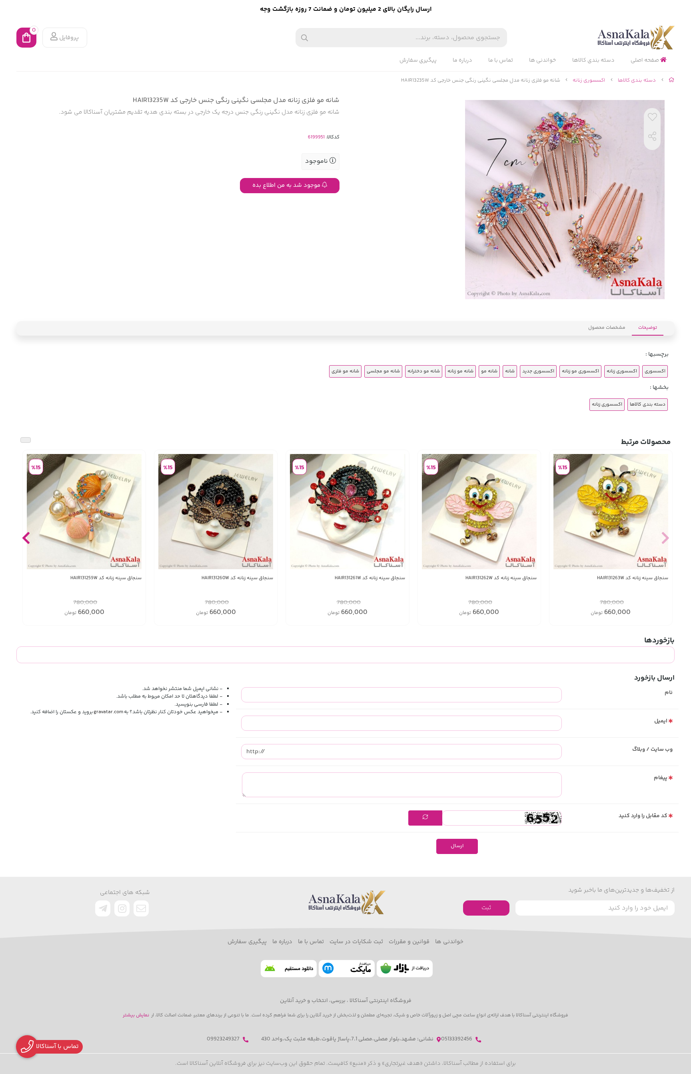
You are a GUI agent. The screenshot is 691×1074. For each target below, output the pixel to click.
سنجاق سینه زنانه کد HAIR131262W (501, 578)
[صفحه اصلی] (672, 80)
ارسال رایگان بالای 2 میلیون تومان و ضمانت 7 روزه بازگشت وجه (345, 9)
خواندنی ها (542, 60)
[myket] (347, 968)
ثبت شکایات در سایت (356, 942)
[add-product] (661, 511)
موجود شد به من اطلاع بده (287, 185)
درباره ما (462, 60)
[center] (304, 37)
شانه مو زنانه (460, 371)
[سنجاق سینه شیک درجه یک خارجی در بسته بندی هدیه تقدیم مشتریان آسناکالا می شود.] (610, 511)
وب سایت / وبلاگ (652, 749)
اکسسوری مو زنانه (580, 371)
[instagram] (122, 908)
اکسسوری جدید (538, 371)
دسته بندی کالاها (593, 60)
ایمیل (660, 721)
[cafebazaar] (405, 968)
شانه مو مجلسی (383, 371)
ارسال (457, 846)
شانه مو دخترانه (423, 371)
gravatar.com (108, 712)
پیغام (660, 778)
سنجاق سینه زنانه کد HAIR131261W (370, 578)
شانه (510, 371)
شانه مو (489, 371)
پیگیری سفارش (418, 60)
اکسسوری (655, 371)
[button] (665, 537)
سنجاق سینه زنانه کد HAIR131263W (632, 578)
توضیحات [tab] (647, 328)
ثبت (486, 907)
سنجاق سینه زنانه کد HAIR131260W (237, 578)
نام (669, 692)
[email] (141, 908)
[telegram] (102, 908)
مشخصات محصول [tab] (606, 328)
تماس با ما (500, 60)
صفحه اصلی (645, 60)
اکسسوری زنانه (589, 80)
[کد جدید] (425, 818)
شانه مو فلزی (345, 371)
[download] (289, 968)
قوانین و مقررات (409, 942)
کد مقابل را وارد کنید (643, 816)
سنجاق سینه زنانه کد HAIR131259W (106, 578)
